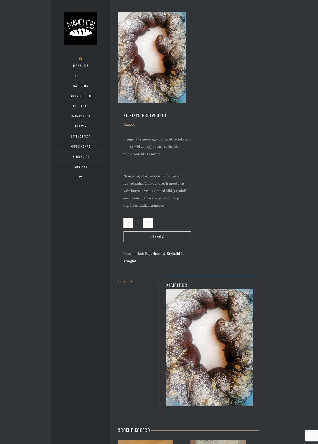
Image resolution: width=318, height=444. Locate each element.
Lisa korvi (157, 237)
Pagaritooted (155, 253)
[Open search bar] (81, 59)
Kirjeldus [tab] (125, 281)
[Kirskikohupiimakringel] (152, 57)
